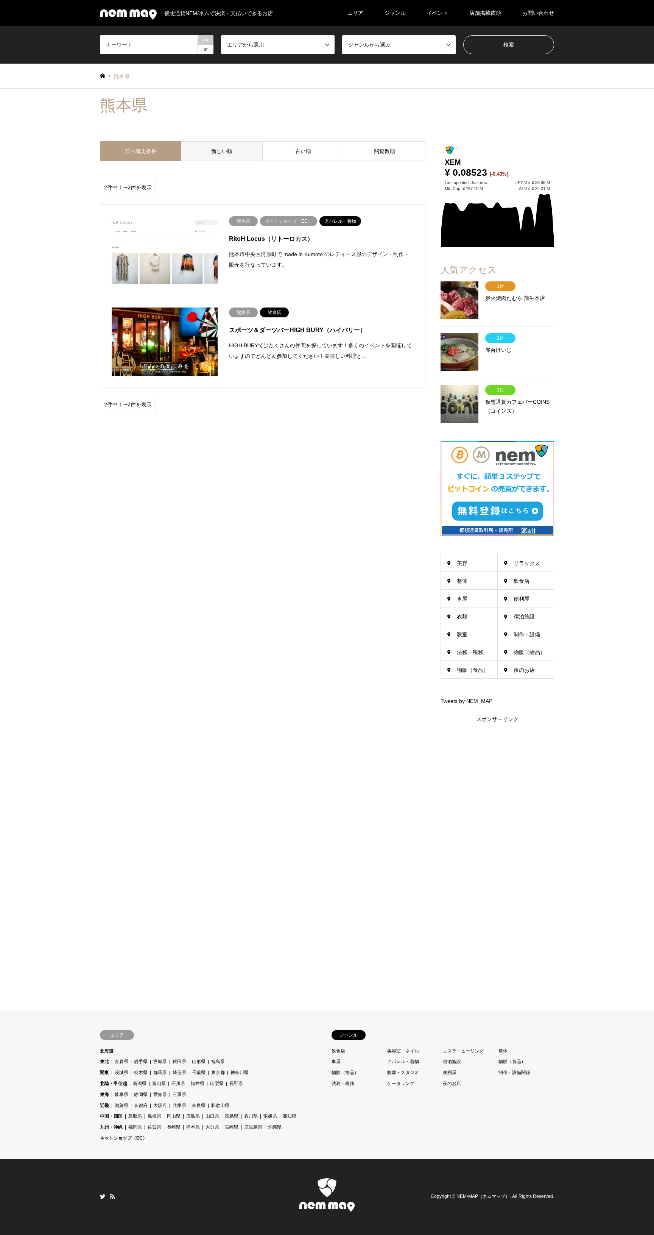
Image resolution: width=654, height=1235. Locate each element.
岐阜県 (121, 1094)
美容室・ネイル (403, 1051)
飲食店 (521, 581)
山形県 (199, 1061)
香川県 (251, 1116)
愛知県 (160, 1094)
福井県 (197, 1083)
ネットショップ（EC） (123, 1138)
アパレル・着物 (403, 1061)
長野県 (236, 1083)
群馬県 (160, 1072)
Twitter (102, 1196)
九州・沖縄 (111, 1127)
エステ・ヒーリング (463, 1051)
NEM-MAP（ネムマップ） (483, 1196)
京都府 (141, 1105)
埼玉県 (179, 1072)
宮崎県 (231, 1127)
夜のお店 (524, 670)
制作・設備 (527, 634)
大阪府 (160, 1105)
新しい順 (221, 151)
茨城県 (121, 1072)
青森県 (121, 1061)
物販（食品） (473, 670)
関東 (104, 1072)
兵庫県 (179, 1105)
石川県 (178, 1083)
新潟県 (139, 1083)
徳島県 (231, 1116)
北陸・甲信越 (113, 1083)
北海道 (107, 1051)
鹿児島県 (253, 1127)
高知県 (289, 1116)
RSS (112, 1196)
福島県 (218, 1061)
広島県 (193, 1116)
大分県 (212, 1127)
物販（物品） (529, 652)
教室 (462, 634)
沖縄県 (275, 1127)
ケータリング (400, 1083)
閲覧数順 (384, 151)
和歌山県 (220, 1105)
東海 (104, 1094)
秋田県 (179, 1061)
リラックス (527, 563)
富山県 (159, 1083)
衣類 (462, 617)
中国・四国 (111, 1116)
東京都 (218, 1072)
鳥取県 (135, 1116)
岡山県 (174, 1116)
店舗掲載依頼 (485, 13)
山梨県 (217, 1083)
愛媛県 (270, 1116)
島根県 (154, 1116)
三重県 (179, 1094)
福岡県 (135, 1127)
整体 (462, 581)
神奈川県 (239, 1072)
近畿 (104, 1105)
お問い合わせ (538, 13)
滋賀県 (121, 1105)
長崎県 (174, 1127)
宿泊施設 (524, 617)
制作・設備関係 (514, 1072)
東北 (104, 1061)
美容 (462, 563)
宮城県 (160, 1061)
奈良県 (199, 1105)
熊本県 (193, 1127)
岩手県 (141, 1061)
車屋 (462, 599)
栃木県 (141, 1072)
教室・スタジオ (403, 1072)
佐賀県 (154, 1127)
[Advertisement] (497, 837)
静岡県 (141, 1094)
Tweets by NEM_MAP (466, 701)
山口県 (212, 1116)
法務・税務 (470, 652)
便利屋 (521, 599)
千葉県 (199, 1072)
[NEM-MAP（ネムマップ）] (327, 1210)
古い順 (303, 151)
